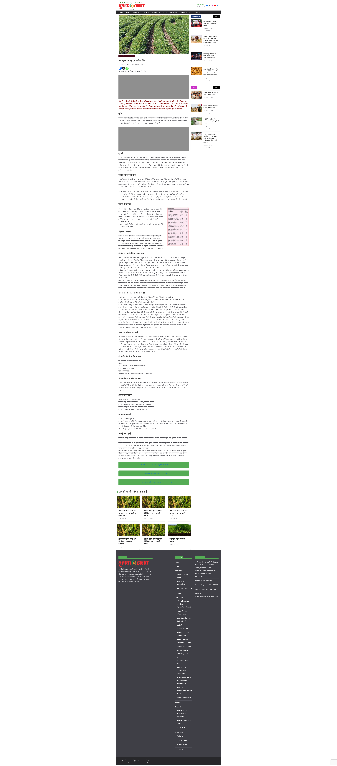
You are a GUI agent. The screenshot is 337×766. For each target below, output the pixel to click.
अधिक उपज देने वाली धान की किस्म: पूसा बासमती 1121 (179, 513)
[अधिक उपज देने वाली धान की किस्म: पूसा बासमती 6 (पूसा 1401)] (128, 497)
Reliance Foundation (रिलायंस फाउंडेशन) (184, 690)
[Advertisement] (153, 87)
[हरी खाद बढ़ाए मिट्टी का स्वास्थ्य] (179, 525)
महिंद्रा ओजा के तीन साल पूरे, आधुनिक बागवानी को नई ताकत (211, 23)
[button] (140, 12)
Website (180, 736)
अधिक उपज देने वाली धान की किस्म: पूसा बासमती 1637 (153, 541)
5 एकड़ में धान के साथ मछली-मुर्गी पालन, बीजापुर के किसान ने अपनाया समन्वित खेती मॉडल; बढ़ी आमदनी (211, 138)
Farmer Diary (182, 744)
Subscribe (173, 12)
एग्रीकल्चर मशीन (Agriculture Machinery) (182, 671)
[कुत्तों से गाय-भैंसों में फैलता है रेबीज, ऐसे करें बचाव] (196, 110)
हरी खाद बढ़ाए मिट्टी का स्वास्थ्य (177, 540)
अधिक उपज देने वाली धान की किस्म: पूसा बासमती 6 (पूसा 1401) (127, 513)
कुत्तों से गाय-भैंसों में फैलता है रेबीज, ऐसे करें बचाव (211, 107)
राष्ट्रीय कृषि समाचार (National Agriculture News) (184, 604)
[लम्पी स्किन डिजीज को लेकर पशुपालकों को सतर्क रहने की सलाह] (196, 124)
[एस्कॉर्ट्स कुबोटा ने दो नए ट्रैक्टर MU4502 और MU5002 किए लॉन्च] (196, 59)
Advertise (184, 12)
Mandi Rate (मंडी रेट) (184, 646)
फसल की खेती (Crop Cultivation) (126, 56)
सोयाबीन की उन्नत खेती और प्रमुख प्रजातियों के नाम (156, 464)
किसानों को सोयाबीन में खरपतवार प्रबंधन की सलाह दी (156, 482)
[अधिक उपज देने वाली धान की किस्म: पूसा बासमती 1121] (179, 497)
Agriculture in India (184, 588)
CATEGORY (155, 12)
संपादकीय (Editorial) (184, 697)
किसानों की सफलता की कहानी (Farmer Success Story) (184, 680)
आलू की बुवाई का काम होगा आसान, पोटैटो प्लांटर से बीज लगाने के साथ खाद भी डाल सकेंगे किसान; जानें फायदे (211, 72)
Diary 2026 (181, 727)
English (199, 5)
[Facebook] (120, 68)
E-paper (146, 12)
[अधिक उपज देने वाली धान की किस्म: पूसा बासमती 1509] (153, 497)
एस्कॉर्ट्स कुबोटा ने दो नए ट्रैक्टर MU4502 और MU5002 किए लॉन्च (210, 56)
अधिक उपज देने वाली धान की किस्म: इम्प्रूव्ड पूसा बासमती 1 (127, 541)
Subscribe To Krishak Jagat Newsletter (182, 713)
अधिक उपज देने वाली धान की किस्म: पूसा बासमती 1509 (153, 513)
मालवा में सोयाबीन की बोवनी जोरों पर (156, 473)
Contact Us (196, 12)
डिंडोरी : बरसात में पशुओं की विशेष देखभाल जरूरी (211, 94)
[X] (123, 68)
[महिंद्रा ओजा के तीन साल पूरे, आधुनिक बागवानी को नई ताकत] (196, 26)
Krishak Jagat (139, 64)
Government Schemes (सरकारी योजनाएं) (183, 661)
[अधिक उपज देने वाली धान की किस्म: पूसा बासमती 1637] (153, 525)
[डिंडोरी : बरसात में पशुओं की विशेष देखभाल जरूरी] (196, 97)
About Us (136, 12)
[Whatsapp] (127, 68)
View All (216, 16)
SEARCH (128, 12)
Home (121, 12)
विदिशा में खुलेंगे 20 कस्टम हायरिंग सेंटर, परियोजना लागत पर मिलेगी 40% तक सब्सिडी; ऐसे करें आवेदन (211, 40)
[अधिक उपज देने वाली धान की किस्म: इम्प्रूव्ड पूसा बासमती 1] (128, 525)
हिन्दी (203, 5)
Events (165, 12)
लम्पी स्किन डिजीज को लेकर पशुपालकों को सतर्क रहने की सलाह (211, 121)
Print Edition (182, 740)
